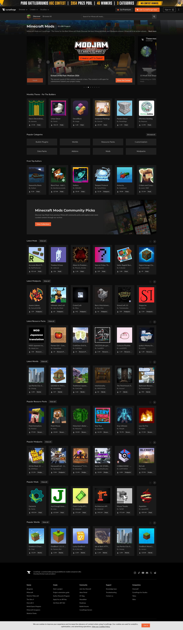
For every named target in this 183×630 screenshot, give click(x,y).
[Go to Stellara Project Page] (80, 180)
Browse (22, 10)
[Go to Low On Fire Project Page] (146, 420)
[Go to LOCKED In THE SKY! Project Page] (58, 380)
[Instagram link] (135, 573)
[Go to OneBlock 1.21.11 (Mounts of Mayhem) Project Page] (58, 541)
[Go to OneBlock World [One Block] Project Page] (146, 541)
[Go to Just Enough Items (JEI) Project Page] (58, 501)
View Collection (118, 80)
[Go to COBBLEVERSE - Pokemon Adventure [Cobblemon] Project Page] (124, 460)
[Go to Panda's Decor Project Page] (124, 113)
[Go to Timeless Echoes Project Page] (58, 260)
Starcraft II (30, 603)
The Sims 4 (30, 599)
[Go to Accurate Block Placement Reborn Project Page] (36, 260)
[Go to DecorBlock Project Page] (80, 113)
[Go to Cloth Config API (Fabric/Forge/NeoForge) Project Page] (80, 501)
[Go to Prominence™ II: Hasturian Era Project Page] (80, 460)
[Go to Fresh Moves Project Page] (58, 420)
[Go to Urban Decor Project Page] (58, 113)
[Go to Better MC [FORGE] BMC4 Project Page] (102, 460)
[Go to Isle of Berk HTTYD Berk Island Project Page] (102, 541)
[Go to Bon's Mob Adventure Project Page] (102, 300)
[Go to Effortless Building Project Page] (146, 113)
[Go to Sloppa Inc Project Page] (146, 300)
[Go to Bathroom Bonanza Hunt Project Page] (146, 380)
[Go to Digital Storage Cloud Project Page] (146, 260)
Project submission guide (61, 592)
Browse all (151, 135)
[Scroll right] (154, 241)
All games (30, 589)
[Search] (154, 16)
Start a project (57, 589)
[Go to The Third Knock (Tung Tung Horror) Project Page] (124, 380)
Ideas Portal (83, 592)
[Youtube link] (143, 573)
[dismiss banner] (179, 3)
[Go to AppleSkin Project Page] (146, 501)
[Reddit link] (155, 573)
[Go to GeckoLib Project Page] (36, 501)
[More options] (179, 10)
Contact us (109, 596)
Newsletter (83, 599)
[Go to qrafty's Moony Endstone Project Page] (146, 340)
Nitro (134, 599)
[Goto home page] (9, 10)
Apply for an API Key (60, 599)
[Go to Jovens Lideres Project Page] (36, 300)
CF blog (82, 596)
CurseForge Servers (86, 610)
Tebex (134, 596)
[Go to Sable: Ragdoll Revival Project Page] (124, 260)
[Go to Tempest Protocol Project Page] (102, 180)
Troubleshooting (111, 592)
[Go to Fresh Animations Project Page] (36, 420)
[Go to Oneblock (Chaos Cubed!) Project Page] (36, 541)
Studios (43, 10)
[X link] (151, 573)
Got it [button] (146, 625)
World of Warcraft (33, 596)
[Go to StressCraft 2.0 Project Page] (124, 300)
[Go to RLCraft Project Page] (146, 460)
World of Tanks (32, 613)
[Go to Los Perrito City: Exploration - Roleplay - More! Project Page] (36, 380)
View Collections (43, 224)
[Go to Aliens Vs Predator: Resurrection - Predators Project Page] (80, 260)
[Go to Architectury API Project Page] (102, 501)
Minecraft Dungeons (33, 610)
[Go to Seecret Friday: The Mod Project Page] (102, 260)
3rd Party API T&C (59, 603)
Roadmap (83, 603)
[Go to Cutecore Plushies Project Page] (124, 340)
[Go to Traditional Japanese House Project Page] (80, 380)
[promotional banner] (91, 3)
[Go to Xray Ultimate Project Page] (124, 420)
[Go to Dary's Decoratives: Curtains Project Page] (36, 113)
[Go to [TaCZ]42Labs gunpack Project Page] (102, 340)
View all (43, 241)
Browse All (47, 16)
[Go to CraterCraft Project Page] (80, 300)
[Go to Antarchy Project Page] (124, 180)
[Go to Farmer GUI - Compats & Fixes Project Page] (58, 340)
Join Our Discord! (85, 589)
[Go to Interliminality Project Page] (102, 380)
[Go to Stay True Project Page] (102, 420)
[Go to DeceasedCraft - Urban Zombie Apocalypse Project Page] (58, 460)
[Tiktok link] (139, 573)
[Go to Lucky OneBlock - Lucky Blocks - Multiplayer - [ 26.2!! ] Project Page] (80, 541)
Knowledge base (111, 589)
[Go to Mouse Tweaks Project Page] (124, 501)
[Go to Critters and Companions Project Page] (146, 180)
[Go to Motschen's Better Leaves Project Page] (80, 420)
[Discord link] (147, 573)
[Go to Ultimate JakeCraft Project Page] (58, 300)
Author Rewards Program (61, 596)
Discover (36, 16)
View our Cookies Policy (101, 626)
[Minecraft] (29, 16)
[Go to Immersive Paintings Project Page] (102, 113)
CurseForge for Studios (139, 592)
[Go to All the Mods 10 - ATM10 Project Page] (36, 460)
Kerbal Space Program (34, 606)
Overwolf (135, 589)
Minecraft (30, 592)
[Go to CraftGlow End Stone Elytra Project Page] (80, 340)
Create (33, 10)
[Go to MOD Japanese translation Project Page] (36, 340)
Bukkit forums (84, 606)
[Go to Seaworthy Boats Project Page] (36, 180)
